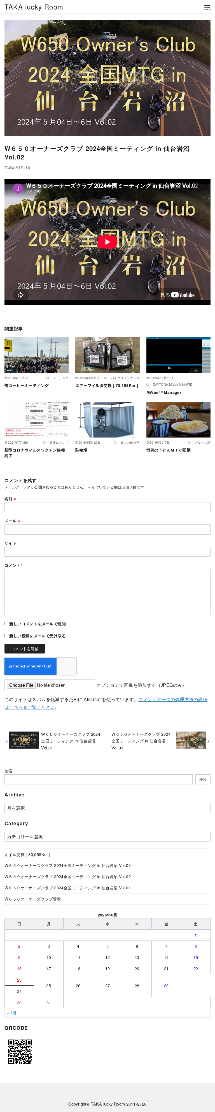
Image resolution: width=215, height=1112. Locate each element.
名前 (10, 498)
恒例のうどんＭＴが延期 (168, 450)
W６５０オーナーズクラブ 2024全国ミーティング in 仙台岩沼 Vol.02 (67, 876)
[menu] (207, 6)
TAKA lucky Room (33, 6)
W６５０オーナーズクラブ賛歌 (32, 899)
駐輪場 (81, 450)
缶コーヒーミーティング (26, 385)
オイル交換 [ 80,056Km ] (27, 854)
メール (12, 520)
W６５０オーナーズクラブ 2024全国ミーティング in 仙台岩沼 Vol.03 (140, 741)
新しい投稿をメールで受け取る (37, 635)
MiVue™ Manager (164, 392)
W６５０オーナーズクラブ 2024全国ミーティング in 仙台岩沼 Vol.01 (70, 741)
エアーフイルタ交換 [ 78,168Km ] (106, 385)
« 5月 (12, 1012)
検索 (8, 771)
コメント (13, 565)
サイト (10, 543)
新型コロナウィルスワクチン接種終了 (34, 452)
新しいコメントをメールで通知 (37, 623)
